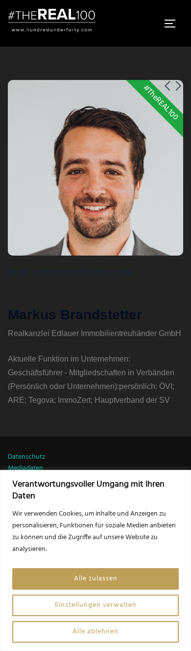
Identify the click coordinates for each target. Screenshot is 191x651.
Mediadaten (25, 468)
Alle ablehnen (95, 631)
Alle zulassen (96, 578)
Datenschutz (26, 457)
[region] (95, 560)
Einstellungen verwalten (96, 605)
